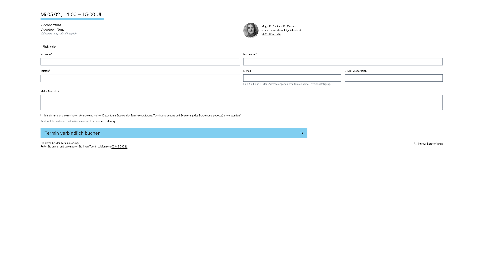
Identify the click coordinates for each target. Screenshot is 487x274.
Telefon (45, 70)
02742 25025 (119, 146)
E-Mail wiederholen (356, 70)
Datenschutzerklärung (103, 121)
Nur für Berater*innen (430, 143)
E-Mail (247, 70)
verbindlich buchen (73, 133)
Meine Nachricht (50, 91)
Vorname (46, 54)
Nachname (249, 54)
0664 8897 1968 (271, 34)
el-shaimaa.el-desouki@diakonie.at (281, 30)
